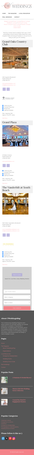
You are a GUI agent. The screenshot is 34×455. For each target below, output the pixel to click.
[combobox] (17, 297)
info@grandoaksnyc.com (9, 85)
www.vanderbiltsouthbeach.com (10, 229)
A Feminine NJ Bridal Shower (21, 377)
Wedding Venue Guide (9, 361)
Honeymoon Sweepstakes (10, 356)
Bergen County (8, 21)
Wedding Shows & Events (7, 428)
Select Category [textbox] (8, 297)
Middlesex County (11, 23)
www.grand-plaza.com (8, 161)
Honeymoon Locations (7, 422)
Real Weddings (7, 17)
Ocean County (16, 24)
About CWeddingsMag (9, 348)
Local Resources (24, 13)
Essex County (16, 21)
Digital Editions (7, 351)
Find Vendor (17, 308)
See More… (5, 118)
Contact (17, 17)
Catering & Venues (6, 420)
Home (4, 13)
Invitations (3, 423)
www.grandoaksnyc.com (8, 83)
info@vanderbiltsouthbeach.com (10, 231)
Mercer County (25, 21)
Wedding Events (7, 358)
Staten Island (17, 27)
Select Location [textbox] (8, 302)
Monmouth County (22, 23)
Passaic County (25, 24)
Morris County (7, 24)
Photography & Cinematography (10, 427)
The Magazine (12, 13)
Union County (17, 26)
